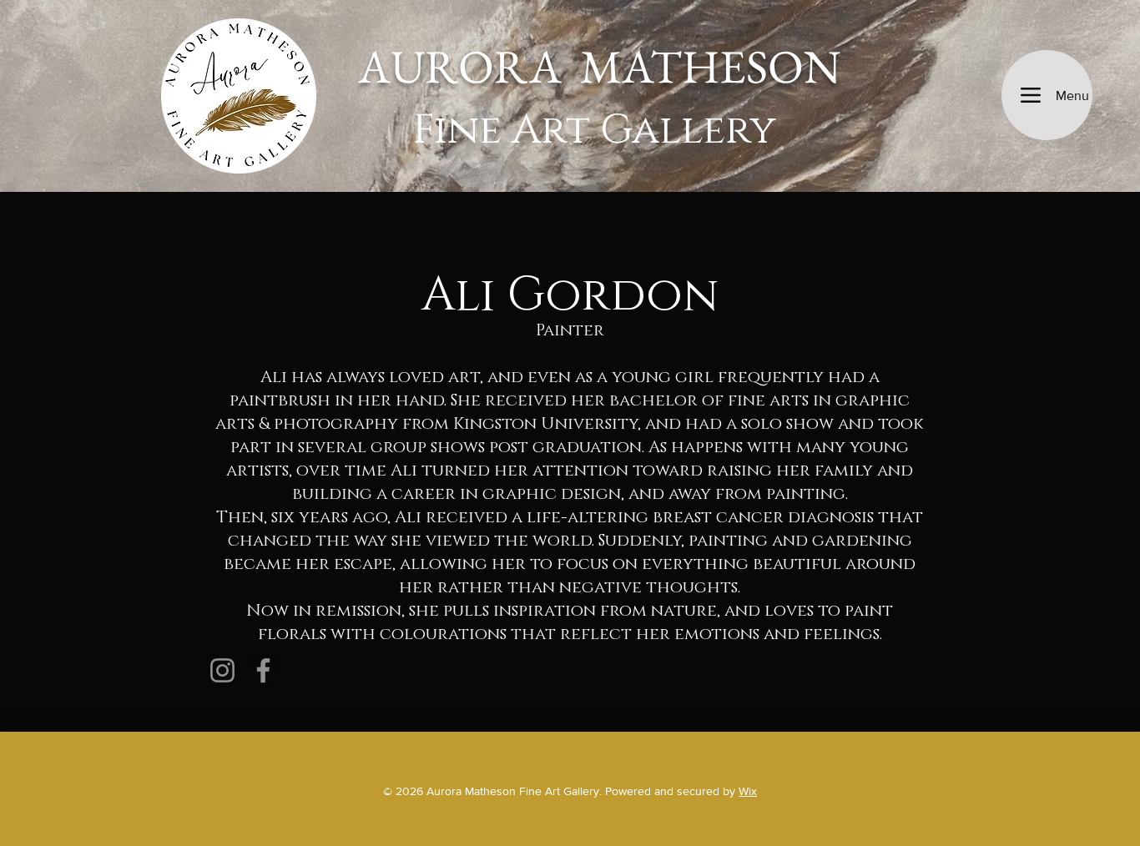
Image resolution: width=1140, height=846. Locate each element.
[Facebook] (263, 670)
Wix (748, 791)
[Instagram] (222, 670)
